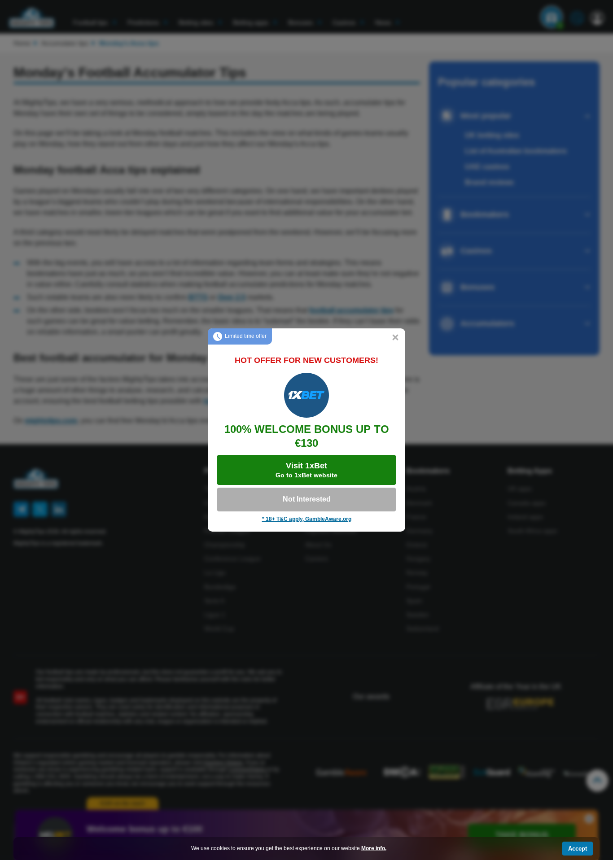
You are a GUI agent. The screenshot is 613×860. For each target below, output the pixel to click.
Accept (577, 848)
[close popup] (395, 338)
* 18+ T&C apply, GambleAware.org (306, 519)
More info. (373, 848)
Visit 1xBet (306, 470)
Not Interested (307, 499)
